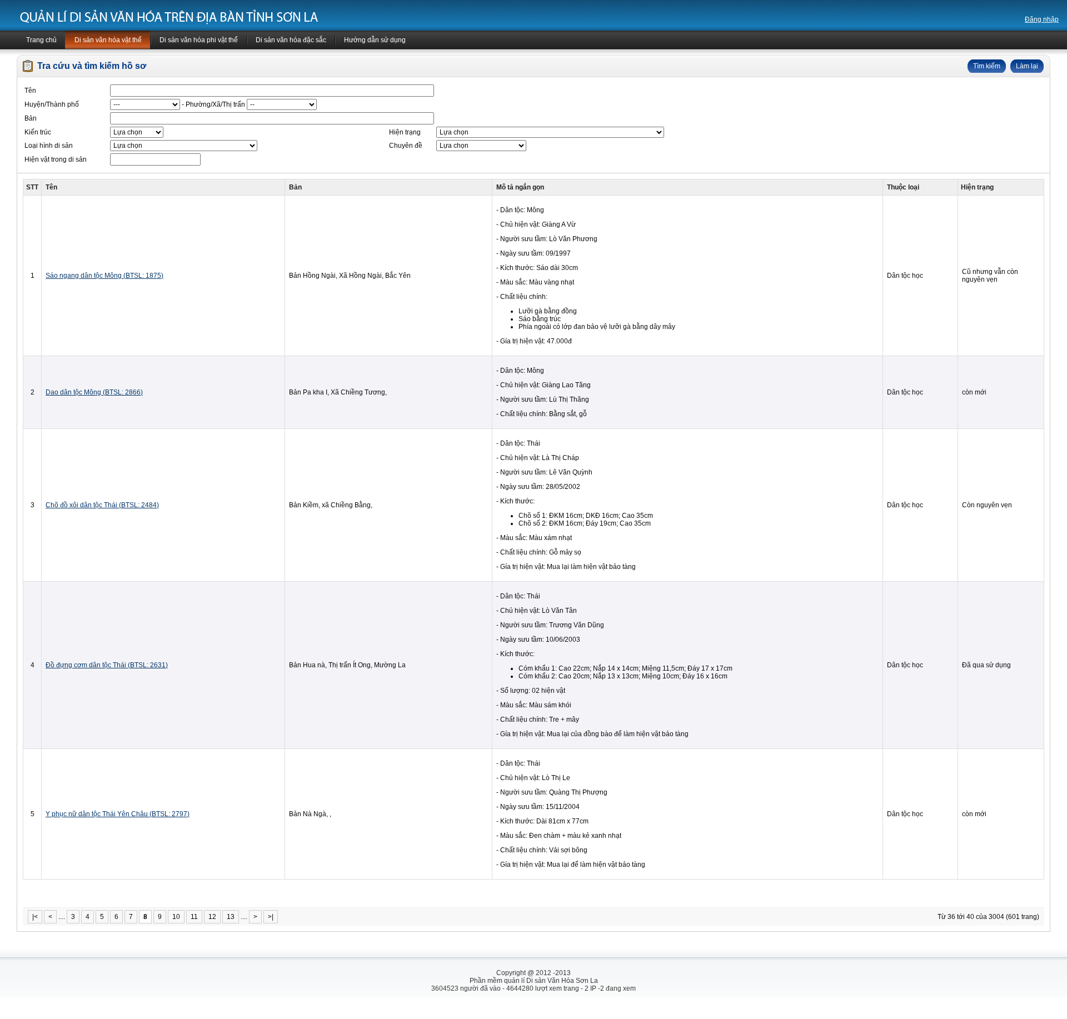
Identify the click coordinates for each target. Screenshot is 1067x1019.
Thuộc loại (903, 187)
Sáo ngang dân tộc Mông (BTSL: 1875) (104, 275)
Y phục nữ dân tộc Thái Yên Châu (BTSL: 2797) (118, 814)
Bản (295, 187)
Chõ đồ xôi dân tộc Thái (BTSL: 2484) (102, 505)
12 (212, 917)
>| (270, 917)
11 (194, 917)
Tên (51, 187)
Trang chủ (41, 40)
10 (176, 917)
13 (231, 917)
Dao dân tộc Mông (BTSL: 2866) (94, 392)
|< (35, 917)
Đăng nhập (1042, 19)
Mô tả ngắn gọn (520, 187)
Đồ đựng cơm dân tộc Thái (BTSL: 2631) (107, 665)
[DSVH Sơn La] (168, 17)
